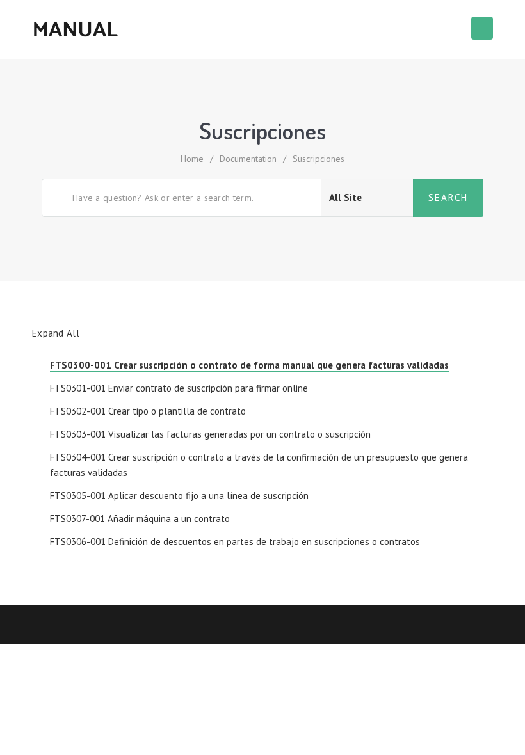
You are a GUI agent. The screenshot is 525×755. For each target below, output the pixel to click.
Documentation (248, 158)
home (192, 158)
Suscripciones (318, 158)
